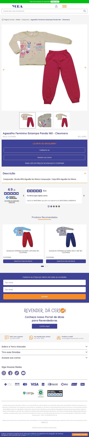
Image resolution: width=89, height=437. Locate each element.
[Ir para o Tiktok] (17, 373)
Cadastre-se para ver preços (23, 261)
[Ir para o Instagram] (4, 373)
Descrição (9, 173)
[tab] (42, 266)
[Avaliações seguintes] (84, 195)
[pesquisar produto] (85, 11)
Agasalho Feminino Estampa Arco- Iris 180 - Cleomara (66, 252)
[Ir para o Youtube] (23, 373)
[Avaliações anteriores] (23, 195)
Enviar (44, 297)
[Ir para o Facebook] (10, 373)
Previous (4, 70)
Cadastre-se (44, 150)
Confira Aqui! (45, 326)
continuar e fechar (80, 434)
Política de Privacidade (33, 435)
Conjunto (25, 20)
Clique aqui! (54, 1)
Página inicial (9, 20)
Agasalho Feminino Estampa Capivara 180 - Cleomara (23, 252)
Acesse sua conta (44, 157)
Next (85, 67)
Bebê (18, 20)
